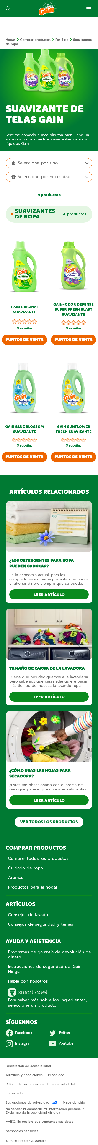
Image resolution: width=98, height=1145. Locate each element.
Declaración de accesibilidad (28, 1066)
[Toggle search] (8, 8)
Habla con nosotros (28, 981)
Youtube (66, 1043)
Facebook (23, 1033)
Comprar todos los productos (38, 858)
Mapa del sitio (74, 1102)
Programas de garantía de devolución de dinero (49, 954)
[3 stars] (24, 322)
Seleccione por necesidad (44, 176)
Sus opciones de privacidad (27, 1102)
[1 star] (14, 322)
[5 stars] (34, 322)
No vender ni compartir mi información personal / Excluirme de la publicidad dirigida (45, 1111)
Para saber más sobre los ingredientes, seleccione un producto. (47, 1002)
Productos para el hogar (32, 887)
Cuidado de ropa (25, 868)
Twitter (64, 1033)
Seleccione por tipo (38, 163)
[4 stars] (29, 322)
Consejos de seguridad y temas (40, 924)
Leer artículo (49, 595)
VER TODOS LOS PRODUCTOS (49, 822)
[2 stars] (19, 322)
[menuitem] (13, 39)
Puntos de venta (24, 339)
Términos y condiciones (24, 1075)
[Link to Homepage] (48, 15)
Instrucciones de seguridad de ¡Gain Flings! (45, 969)
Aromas (15, 877)
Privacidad (56, 1075)
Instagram (24, 1043)
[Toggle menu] (88, 8)
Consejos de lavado (28, 914)
